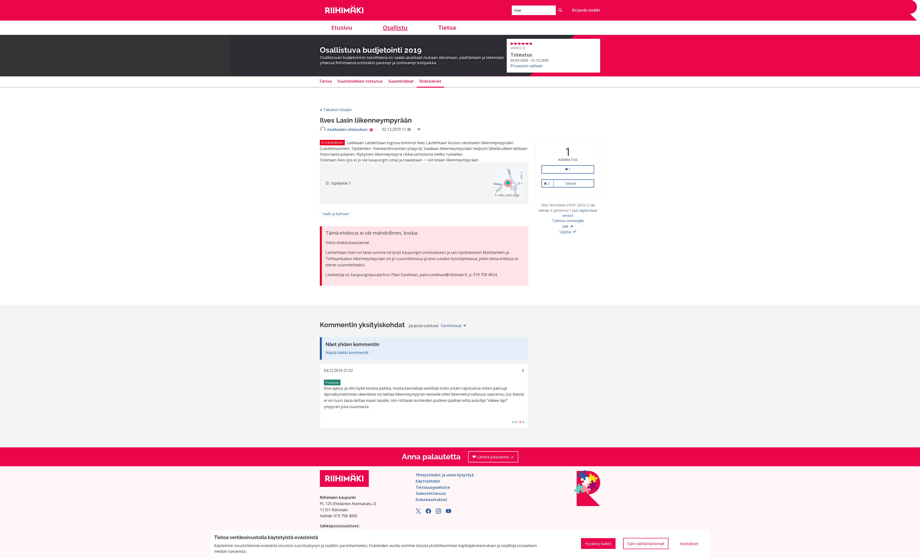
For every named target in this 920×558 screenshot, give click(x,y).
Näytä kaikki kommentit (347, 352)
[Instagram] (438, 512)
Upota (565, 232)
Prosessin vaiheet (526, 65)
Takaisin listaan (336, 109)
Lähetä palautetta (497, 458)
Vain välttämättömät (645, 543)
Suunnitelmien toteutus (360, 81)
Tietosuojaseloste (433, 487)
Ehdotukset (430, 81)
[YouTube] (448, 512)
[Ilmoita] (419, 129)
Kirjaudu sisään (586, 10)
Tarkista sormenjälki (568, 220)
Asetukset (689, 543)
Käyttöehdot (428, 481)
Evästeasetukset (431, 499)
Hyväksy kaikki (598, 543)
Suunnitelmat (401, 81)
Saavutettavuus (431, 493)
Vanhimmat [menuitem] (451, 326)
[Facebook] (428, 512)
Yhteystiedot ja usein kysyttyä (445, 475)
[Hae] (560, 10)
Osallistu (395, 27)
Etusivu (341, 27)
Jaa (566, 226)
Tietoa (447, 27)
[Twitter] (418, 512)
